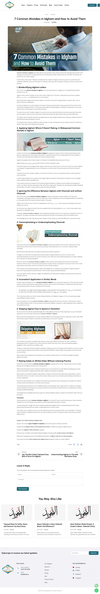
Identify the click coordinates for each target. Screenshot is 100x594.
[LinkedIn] (81, 444)
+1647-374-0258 (25, 569)
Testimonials (43, 5)
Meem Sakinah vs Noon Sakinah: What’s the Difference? (49, 525)
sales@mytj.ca (25, 574)
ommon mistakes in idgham (40, 400)
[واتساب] (96, 590)
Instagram (78, 578)
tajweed (52, 14)
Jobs (46, 576)
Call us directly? (25, 567)
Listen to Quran (58, 5)
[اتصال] (96, 586)
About (23, 5)
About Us (47, 567)
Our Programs (48, 563)
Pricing (36, 5)
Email (22, 572)
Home (46, 14)
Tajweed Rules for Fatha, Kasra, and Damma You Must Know (16, 525)
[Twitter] (77, 444)
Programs (29, 5)
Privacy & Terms (49, 579)
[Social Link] (9, 5)
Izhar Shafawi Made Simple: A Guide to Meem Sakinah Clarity (82, 525)
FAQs (46, 582)
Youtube (77, 567)
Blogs (50, 5)
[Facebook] (74, 444)
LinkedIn (77, 570)
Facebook (78, 574)
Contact (67, 5)
